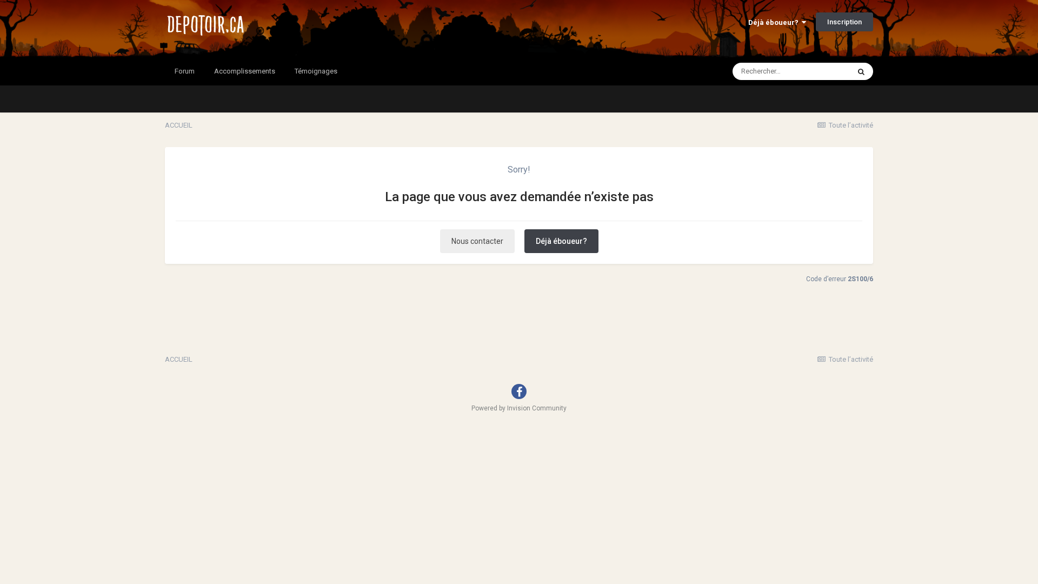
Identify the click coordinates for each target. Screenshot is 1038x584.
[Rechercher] (861, 71)
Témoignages (316, 71)
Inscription (844, 22)
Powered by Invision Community (519, 408)
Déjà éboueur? (775, 22)
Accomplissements (244, 71)
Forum (185, 71)
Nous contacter (477, 241)
